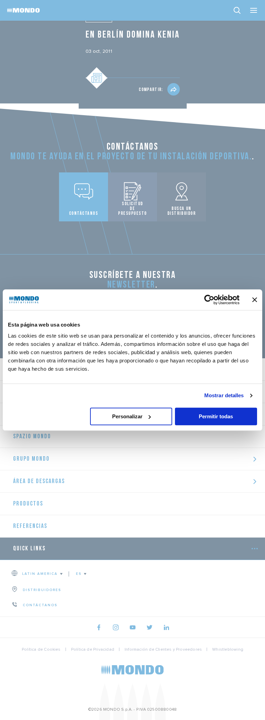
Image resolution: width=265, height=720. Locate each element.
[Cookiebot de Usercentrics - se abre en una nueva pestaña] (209, 299)
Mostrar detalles (224, 395)
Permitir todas (216, 416)
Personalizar (127, 416)
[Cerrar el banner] (254, 299)
